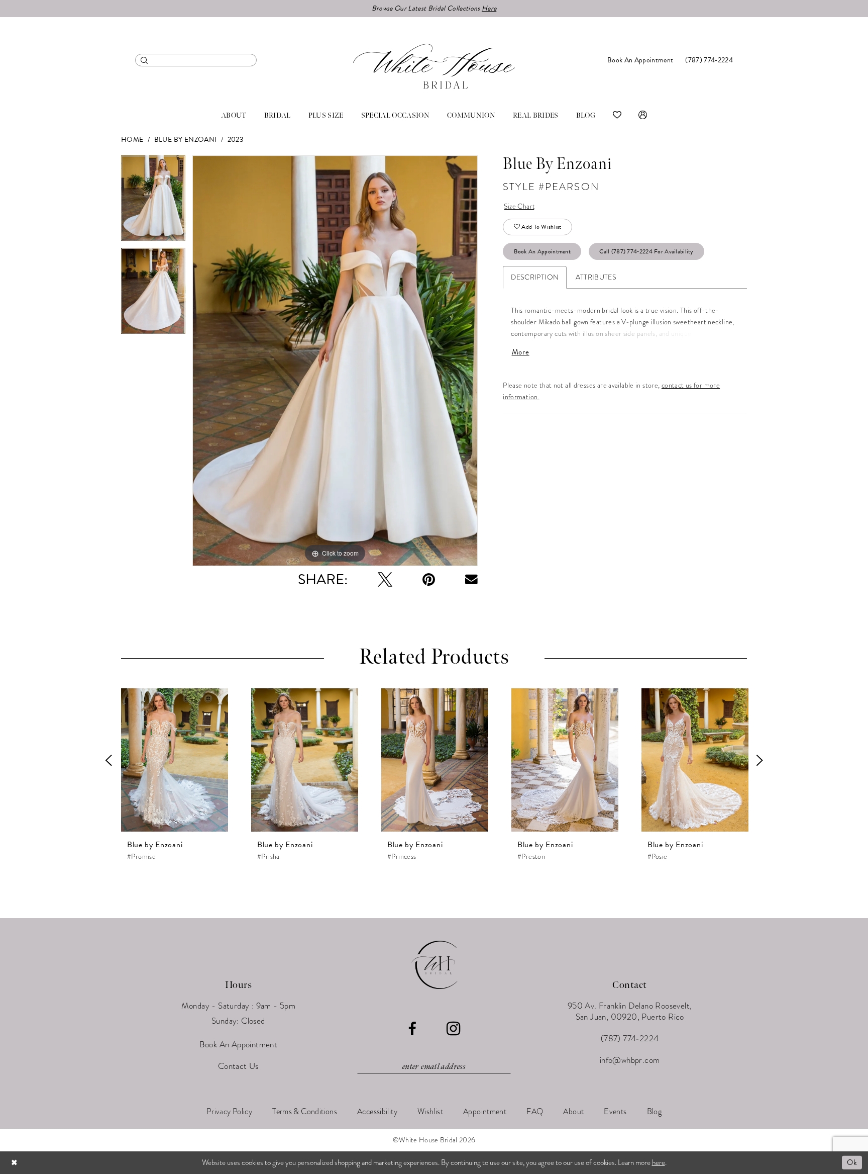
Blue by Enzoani (185, 139)
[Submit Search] (144, 60)
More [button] (520, 352)
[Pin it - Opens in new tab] (428, 579)
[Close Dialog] (14, 1162)
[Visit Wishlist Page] (617, 115)
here (658, 1162)
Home (132, 139)
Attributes (596, 277)
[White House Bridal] (434, 66)
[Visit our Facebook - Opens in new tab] (412, 1029)
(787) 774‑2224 (630, 1038)
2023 (236, 139)
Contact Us (238, 1066)
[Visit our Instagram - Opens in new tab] (453, 1029)
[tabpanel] (153, 201)
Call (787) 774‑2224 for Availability (646, 251)
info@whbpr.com (630, 1060)
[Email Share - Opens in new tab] (471, 579)
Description (535, 277)
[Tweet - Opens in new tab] (385, 579)
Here (489, 8)
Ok (852, 1162)
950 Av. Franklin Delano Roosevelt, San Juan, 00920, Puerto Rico (630, 1011)
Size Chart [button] (519, 206)
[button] (643, 115)
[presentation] (174, 760)
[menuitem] (196, 60)
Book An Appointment (542, 251)
